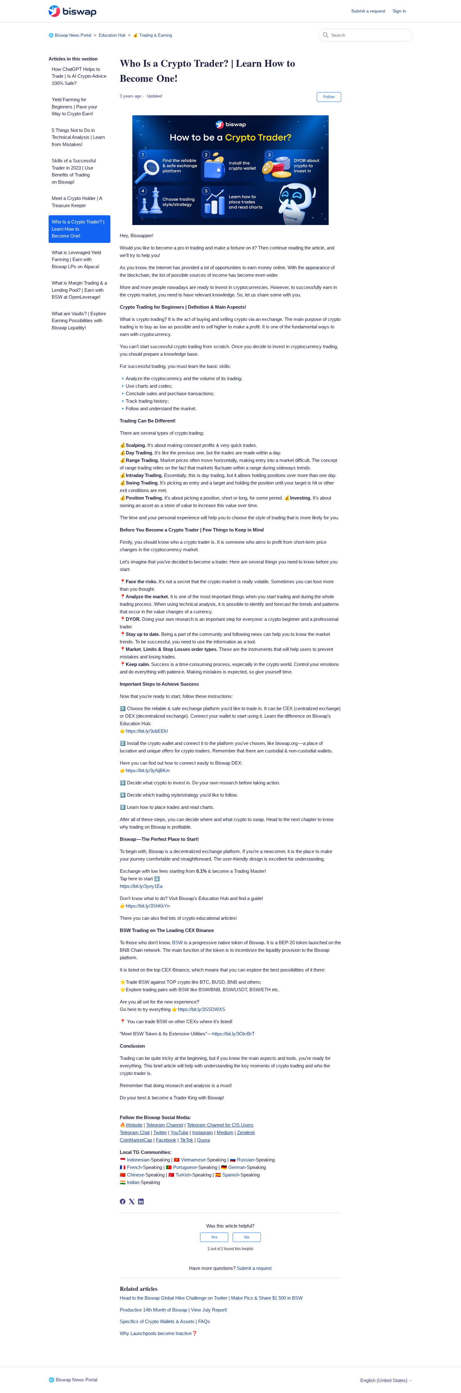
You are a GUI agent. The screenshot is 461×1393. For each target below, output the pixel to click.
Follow (329, 97)
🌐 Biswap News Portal (70, 35)
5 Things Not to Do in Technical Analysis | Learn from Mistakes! (78, 137)
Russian (245, 1159)
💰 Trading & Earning (152, 35)
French (134, 1167)
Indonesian (138, 1159)
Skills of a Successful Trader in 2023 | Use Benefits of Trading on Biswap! (74, 171)
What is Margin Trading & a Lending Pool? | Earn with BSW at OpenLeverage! (79, 290)
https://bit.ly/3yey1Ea (141, 886)
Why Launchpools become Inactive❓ (159, 1333)
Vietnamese (193, 1159)
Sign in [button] (399, 10)
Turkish (183, 1174)
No (246, 1237)
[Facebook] (122, 1201)
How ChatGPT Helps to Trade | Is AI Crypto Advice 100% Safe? (79, 76)
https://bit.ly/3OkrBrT (233, 1033)
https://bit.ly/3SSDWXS (201, 1009)
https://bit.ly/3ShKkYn (148, 906)
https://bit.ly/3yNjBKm (148, 770)
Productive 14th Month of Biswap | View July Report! (173, 1309)
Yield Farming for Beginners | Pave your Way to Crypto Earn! (74, 106)
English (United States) (384, 1380)
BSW (178, 942)
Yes (214, 1237)
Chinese (135, 1174)
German (236, 1167)
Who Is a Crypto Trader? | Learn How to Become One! (78, 228)
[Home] (72, 11)
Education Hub (113, 35)
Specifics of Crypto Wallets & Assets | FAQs (165, 1321)
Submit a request (368, 10)
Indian (132, 1182)
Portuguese (185, 1167)
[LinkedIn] (141, 1201)
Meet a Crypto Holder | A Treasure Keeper (77, 202)
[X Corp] (132, 1201)
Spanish (230, 1174)
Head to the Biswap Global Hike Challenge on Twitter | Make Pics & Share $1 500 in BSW (211, 1298)
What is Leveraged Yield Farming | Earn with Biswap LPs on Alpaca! (76, 259)
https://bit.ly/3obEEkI (147, 731)
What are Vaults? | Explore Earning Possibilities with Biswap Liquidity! (79, 320)
